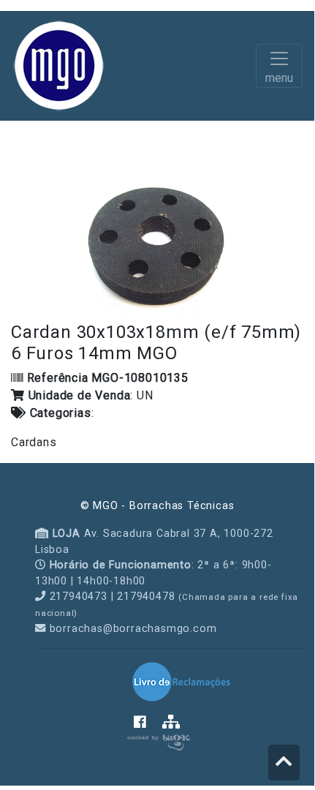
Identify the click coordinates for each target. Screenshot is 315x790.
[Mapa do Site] (171, 722)
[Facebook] (148, 722)
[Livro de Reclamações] (181, 681)
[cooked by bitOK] (157, 740)
